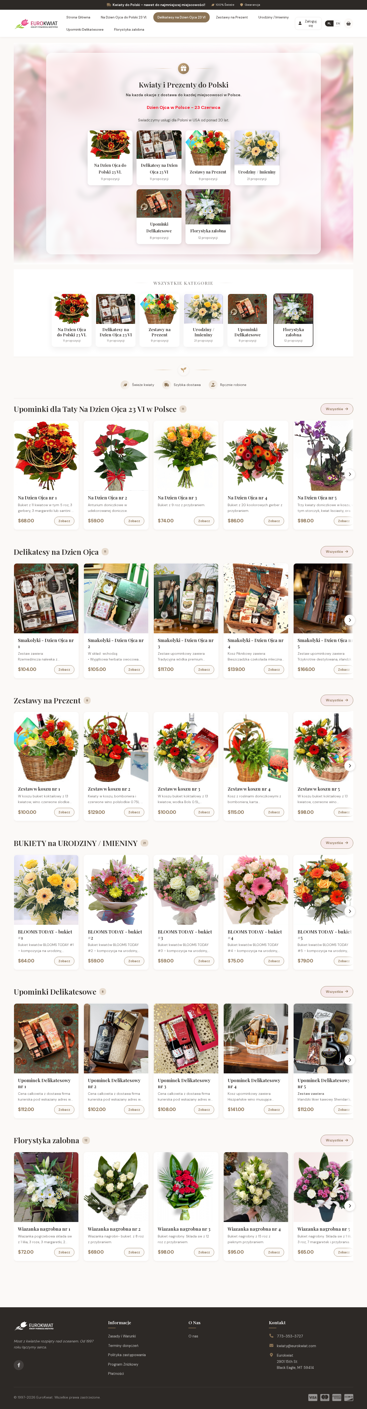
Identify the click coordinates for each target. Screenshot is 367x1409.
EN (338, 23)
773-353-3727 (290, 1336)
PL (329, 23)
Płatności (116, 1373)
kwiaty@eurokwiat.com (296, 1346)
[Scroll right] (349, 474)
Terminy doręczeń (123, 1345)
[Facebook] (19, 1365)
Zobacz (64, 521)
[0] (348, 23)
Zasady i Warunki (122, 1336)
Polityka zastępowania (127, 1355)
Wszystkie (334, 409)
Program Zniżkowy (123, 1364)
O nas (193, 1336)
